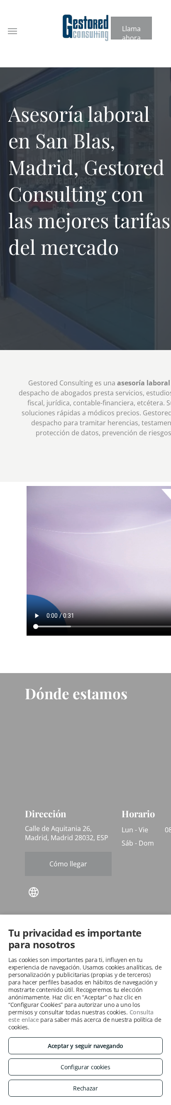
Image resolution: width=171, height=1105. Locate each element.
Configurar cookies (85, 1067)
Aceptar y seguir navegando (85, 1046)
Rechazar (85, 1088)
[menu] (12, 31)
